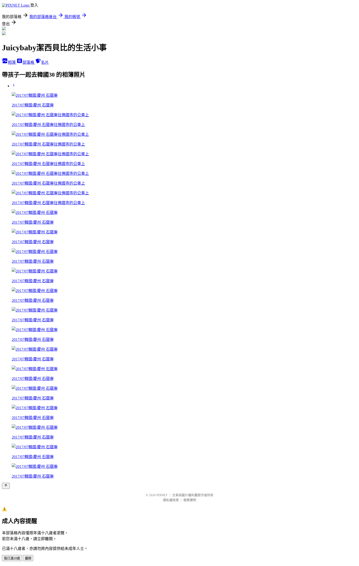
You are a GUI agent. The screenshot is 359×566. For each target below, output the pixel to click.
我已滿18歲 (12, 558)
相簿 (12, 62)
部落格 (28, 62)
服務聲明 (189, 500)
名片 (45, 62)
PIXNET (162, 495)
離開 (28, 558)
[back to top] (6, 486)
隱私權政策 (171, 500)
